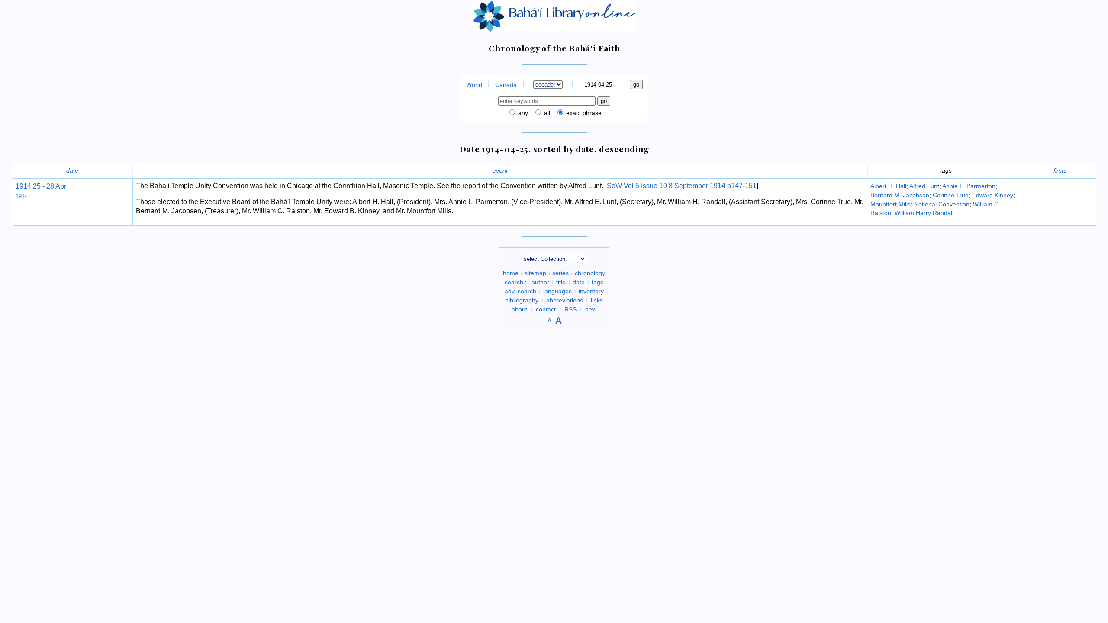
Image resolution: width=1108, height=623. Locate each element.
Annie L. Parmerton (968, 186)
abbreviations (564, 300)
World (474, 84)
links (597, 300)
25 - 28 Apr (48, 186)
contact (546, 309)
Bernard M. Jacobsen (899, 195)
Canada (506, 84)
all (546, 112)
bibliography (521, 300)
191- (21, 196)
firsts (1059, 170)
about (519, 309)
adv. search (520, 291)
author (540, 282)
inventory (591, 291)
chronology (590, 273)
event (500, 170)
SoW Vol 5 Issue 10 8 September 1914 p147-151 (682, 185)
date (72, 170)
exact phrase (583, 112)
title (561, 282)
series (560, 273)
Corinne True (951, 195)
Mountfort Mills (890, 204)
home (511, 273)
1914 (23, 186)
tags (597, 282)
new (590, 309)
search (514, 282)
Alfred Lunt (924, 186)
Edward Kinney (992, 195)
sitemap (535, 273)
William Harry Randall (924, 212)
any (522, 112)
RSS (570, 309)
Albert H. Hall (888, 186)
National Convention (942, 204)
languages (557, 291)
